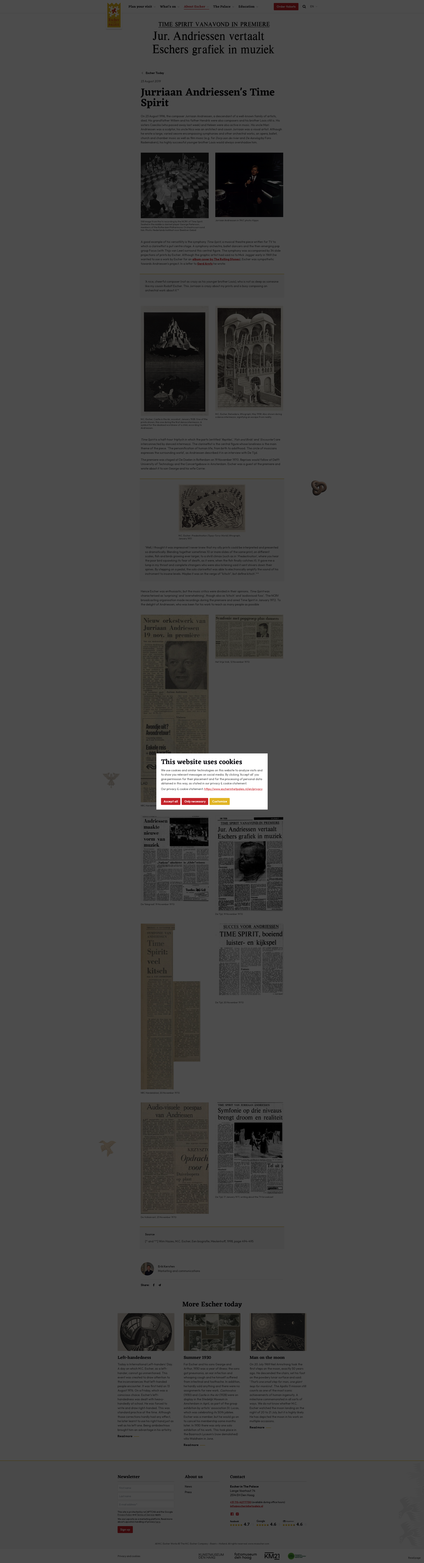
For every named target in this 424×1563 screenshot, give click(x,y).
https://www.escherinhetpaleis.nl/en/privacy (233, 789)
